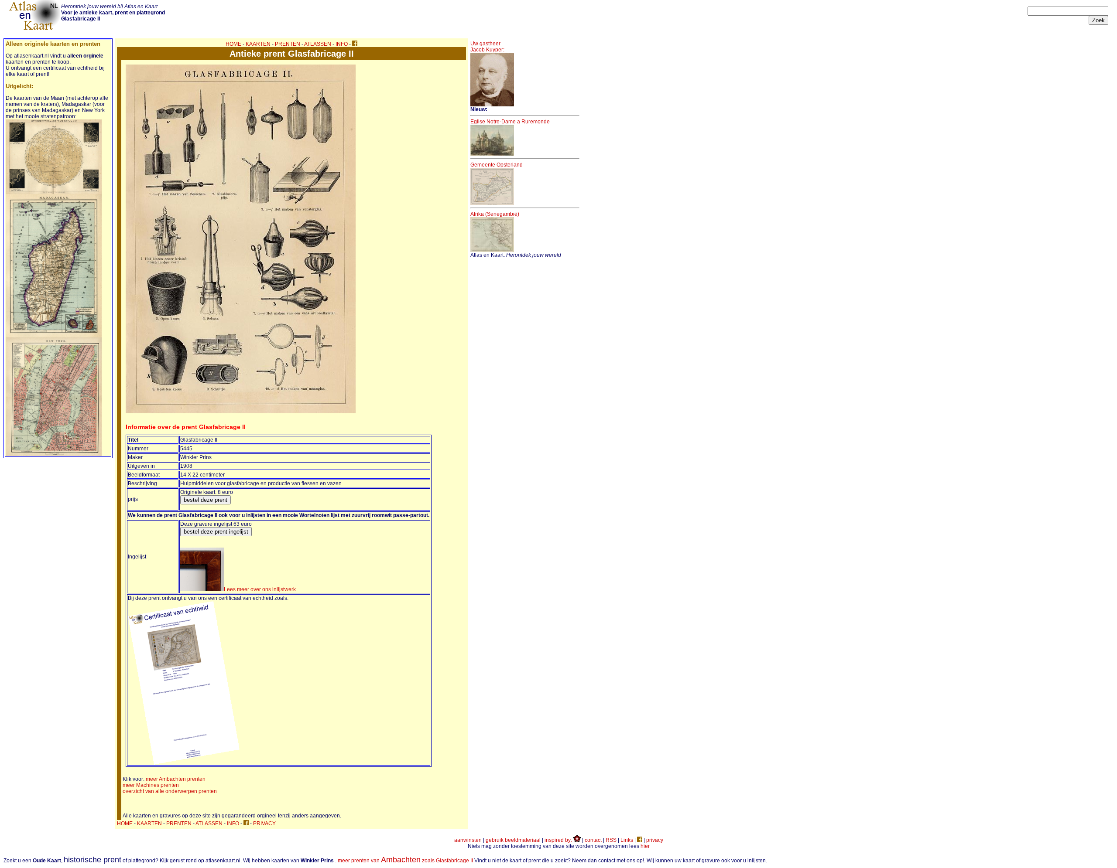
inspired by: (559, 840)
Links (626, 840)
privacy (654, 840)
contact (593, 840)
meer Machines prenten (151, 785)
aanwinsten (468, 840)
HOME (233, 44)
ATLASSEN (317, 44)
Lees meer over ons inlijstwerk (260, 589)
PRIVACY (264, 823)
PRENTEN (287, 44)
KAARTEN (258, 44)
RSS (611, 840)
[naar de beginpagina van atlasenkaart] (34, 30)
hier (645, 846)
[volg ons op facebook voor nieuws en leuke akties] (354, 44)
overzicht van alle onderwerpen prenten (170, 791)
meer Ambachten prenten (176, 779)
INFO (342, 44)
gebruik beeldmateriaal (513, 840)
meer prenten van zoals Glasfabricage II (405, 861)
